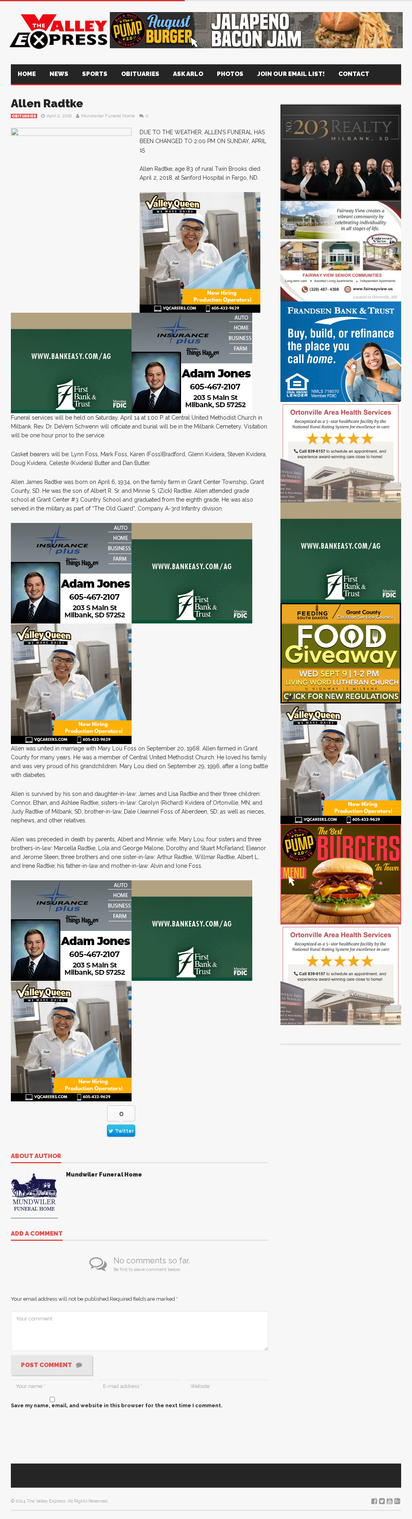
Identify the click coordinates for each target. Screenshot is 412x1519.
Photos (230, 74)
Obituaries (140, 74)
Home (27, 74)
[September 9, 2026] (340, 653)
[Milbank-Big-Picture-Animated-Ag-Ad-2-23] (71, 362)
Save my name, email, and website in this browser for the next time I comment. (116, 1405)
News (58, 74)
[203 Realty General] (340, 152)
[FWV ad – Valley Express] (340, 251)
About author (36, 1156)
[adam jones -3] (192, 362)
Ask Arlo (188, 74)
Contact (353, 74)
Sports (94, 74)
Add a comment (37, 1234)
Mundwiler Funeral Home (108, 116)
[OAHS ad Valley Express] (340, 452)
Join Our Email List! (291, 74)
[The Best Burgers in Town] (340, 874)
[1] (200, 252)
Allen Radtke (47, 103)
